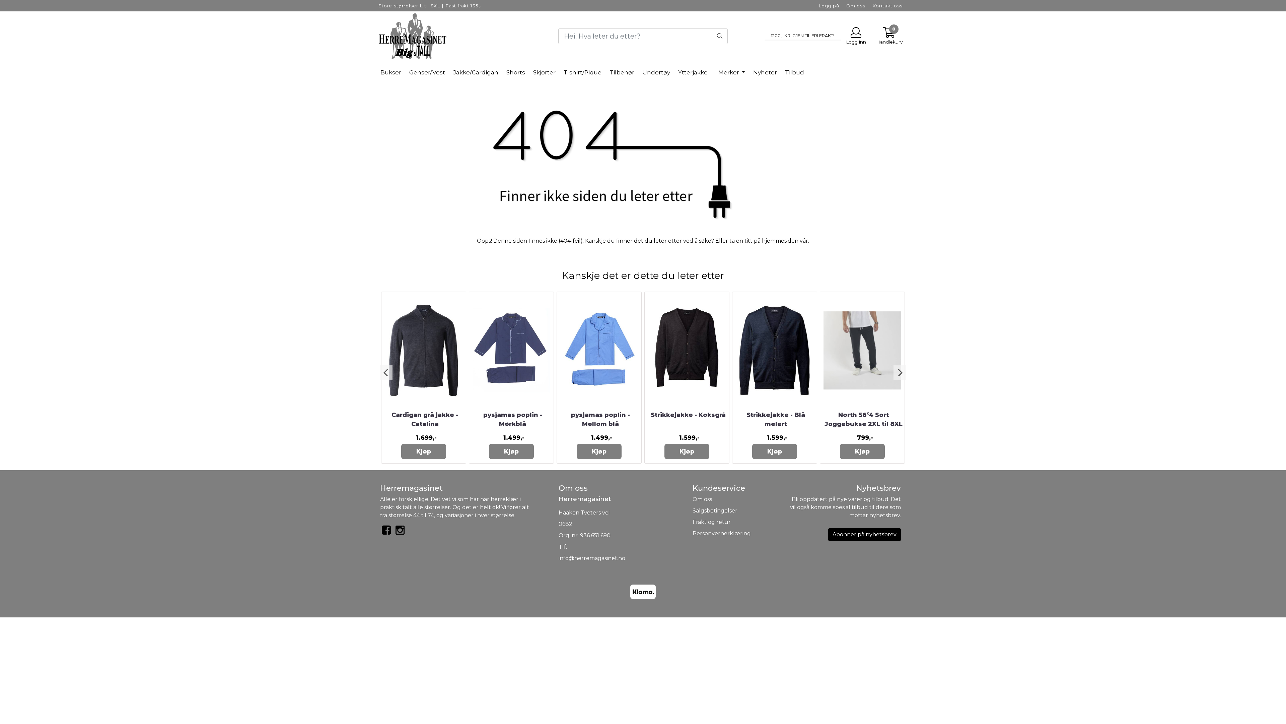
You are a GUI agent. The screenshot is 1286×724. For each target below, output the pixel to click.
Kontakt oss (887, 5)
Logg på (828, 5)
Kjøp (423, 451)
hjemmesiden (780, 241)
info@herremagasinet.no (592, 558)
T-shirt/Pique (582, 72)
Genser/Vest (427, 72)
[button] (386, 372)
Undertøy (656, 72)
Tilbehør (622, 72)
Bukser (390, 72)
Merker (729, 72)
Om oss (855, 5)
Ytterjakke (693, 72)
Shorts (515, 72)
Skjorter (544, 72)
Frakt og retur (712, 522)
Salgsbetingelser (715, 510)
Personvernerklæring (722, 533)
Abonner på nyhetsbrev (865, 534)
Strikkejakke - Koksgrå (688, 415)
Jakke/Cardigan (475, 72)
